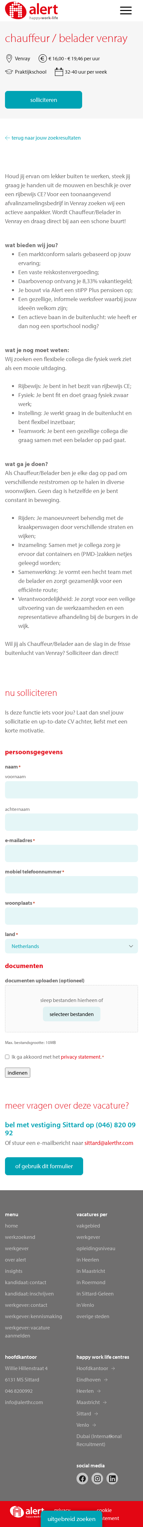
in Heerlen (87, 1259)
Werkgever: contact (26, 1304)
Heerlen (85, 1390)
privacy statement (80, 1056)
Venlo (82, 1424)
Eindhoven (88, 1379)
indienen (18, 1072)
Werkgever (17, 1248)
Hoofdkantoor (92, 1368)
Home (11, 1225)
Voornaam (15, 776)
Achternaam (17, 809)
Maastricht (88, 1402)
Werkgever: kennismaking (33, 1316)
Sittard (83, 1413)
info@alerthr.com (24, 1402)
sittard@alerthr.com (108, 1143)
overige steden (92, 1316)
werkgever (88, 1237)
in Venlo (85, 1304)
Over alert (15, 1259)
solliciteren (43, 100)
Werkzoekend (20, 1237)
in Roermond (90, 1282)
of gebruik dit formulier (44, 1166)
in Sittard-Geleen (95, 1293)
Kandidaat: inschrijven (29, 1293)
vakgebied (88, 1225)
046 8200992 (19, 1390)
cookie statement (108, 1514)
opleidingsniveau (95, 1248)
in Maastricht (90, 1271)
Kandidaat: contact (25, 1282)
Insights (13, 1271)
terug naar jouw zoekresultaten (46, 137)
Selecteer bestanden (72, 1014)
